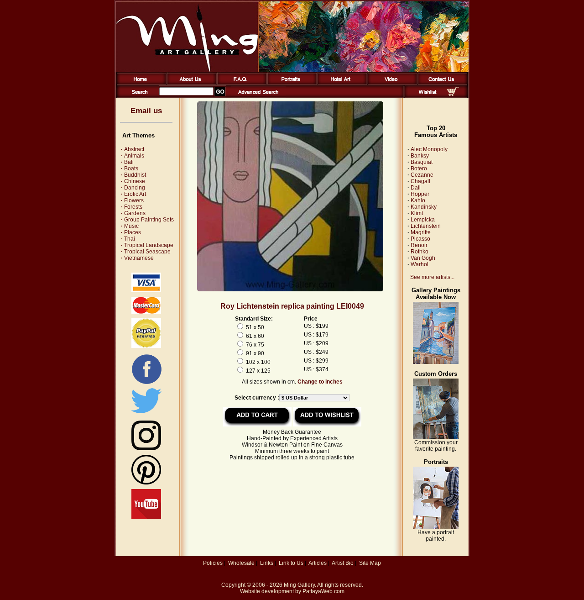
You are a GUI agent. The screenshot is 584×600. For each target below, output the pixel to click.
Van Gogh (423, 258)
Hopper (420, 194)
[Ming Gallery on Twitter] (146, 414)
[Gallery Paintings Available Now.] (436, 362)
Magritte (421, 232)
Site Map (370, 563)
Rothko (419, 251)
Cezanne (422, 175)
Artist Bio (343, 563)
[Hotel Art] (340, 83)
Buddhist (133, 175)
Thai (128, 239)
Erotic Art (133, 194)
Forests (131, 207)
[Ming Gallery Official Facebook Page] (146, 383)
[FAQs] (240, 83)
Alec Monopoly (429, 149)
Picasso (420, 239)
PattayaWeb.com (323, 591)
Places (131, 232)
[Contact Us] (441, 83)
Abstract (132, 149)
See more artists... (432, 277)
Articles (317, 563)
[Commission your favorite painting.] (436, 437)
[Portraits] (290, 83)
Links (266, 563)
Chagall (420, 181)
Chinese (133, 181)
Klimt (417, 213)
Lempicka (423, 219)
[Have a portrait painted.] (436, 527)
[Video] (390, 83)
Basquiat (422, 162)
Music (130, 226)
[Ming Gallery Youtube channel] (146, 517)
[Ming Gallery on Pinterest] (146, 482)
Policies (213, 563)
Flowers (132, 200)
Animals (132, 156)
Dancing (133, 187)
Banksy (420, 156)
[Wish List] (427, 96)
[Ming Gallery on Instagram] (146, 448)
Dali (416, 187)
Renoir (419, 245)
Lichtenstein (426, 226)
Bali (127, 162)
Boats (129, 168)
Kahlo (418, 200)
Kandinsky (424, 207)
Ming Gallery (299, 585)
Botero (419, 168)
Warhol (419, 264)
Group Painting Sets (147, 219)
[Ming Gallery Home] (139, 83)
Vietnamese (137, 258)
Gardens (133, 213)
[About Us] (190, 83)
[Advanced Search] (258, 96)
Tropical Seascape (146, 251)
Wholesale (241, 563)
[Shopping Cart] (453, 94)
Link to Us (291, 563)
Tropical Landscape (147, 245)
